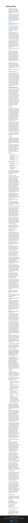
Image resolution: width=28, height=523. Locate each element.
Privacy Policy (14, 519)
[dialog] (14, 519)
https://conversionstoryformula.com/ (13, 26)
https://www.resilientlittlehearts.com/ (13, 25)
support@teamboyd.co (11, 67)
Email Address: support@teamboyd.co (13, 508)
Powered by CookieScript (14, 522)
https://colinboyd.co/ (11, 29)
